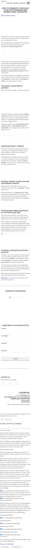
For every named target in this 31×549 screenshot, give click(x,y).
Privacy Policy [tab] (3, 536)
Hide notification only (16, 547)
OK (2, 419)
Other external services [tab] (6, 500)
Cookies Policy (25, 402)
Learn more (8, 419)
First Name (4, 343)
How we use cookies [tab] (5, 430)
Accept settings (4, 547)
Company (4, 328)
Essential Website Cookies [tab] (6, 449)
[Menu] (28, 3)
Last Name (4, 350)
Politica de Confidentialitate (7, 544)
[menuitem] (4, 3)
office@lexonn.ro (25, 395)
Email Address (5, 336)
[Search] (4, 3)
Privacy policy (26, 400)
